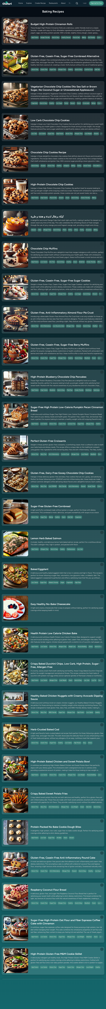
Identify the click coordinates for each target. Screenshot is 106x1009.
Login (85, 3)
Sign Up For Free (96, 3)
